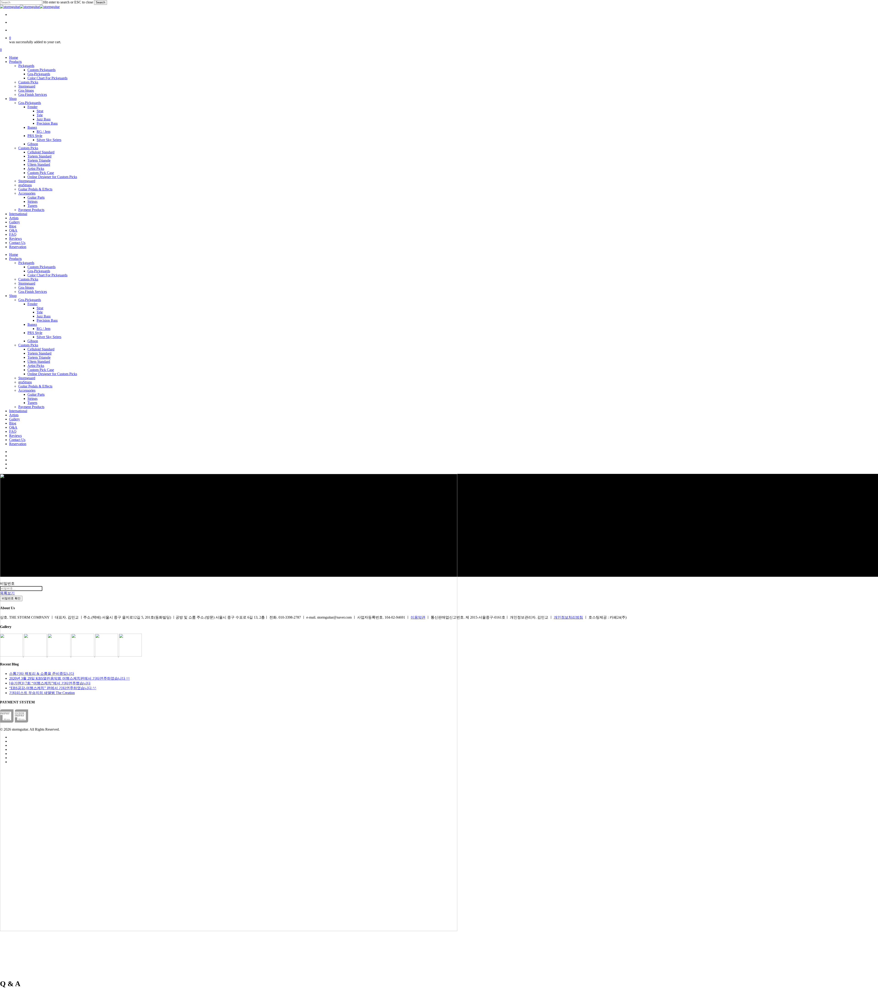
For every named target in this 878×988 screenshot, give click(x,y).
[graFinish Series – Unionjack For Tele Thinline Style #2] (107, 655)
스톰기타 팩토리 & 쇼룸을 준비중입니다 (41, 674)
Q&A (13, 427)
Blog (12, 423)
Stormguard (26, 283)
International (18, 411)
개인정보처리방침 (568, 617)
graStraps (25, 382)
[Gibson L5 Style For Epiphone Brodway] (36, 655)
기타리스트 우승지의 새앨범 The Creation (42, 693)
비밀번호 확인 (11, 598)
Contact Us (17, 440)
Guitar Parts (36, 394)
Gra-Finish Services (32, 292)
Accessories (26, 390)
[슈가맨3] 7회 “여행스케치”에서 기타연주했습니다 (50, 683)
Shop (13, 296)
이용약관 (418, 617)
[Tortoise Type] (12, 655)
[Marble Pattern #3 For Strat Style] (130, 655)
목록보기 (7, 593)
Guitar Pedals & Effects (35, 386)
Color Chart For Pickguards (47, 275)
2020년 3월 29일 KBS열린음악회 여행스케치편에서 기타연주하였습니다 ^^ (69, 678)
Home (13, 254)
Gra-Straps (26, 287)
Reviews (15, 436)
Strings (32, 399)
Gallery (14, 419)
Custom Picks (28, 279)
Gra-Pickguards (38, 271)
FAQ (12, 431)
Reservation (17, 444)
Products (15, 259)
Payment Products (31, 407)
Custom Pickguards (41, 267)
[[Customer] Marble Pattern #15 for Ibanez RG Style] (83, 655)
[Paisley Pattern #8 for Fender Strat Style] (59, 655)
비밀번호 (7, 583)
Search (100, 2)
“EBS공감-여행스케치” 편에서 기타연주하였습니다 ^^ (52, 688)
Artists (14, 415)
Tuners (32, 403)
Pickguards (26, 263)
